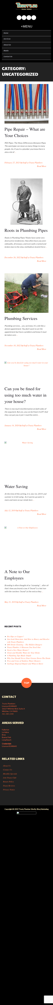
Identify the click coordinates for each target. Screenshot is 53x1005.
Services (6, 39)
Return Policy (8, 781)
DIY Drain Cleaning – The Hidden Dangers (24, 644)
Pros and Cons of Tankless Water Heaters (24, 661)
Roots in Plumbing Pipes (26, 230)
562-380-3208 (8, 714)
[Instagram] (24, 17)
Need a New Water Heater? (18, 650)
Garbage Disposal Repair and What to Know (25, 663)
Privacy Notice (9, 789)
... (15, 152)
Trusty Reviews (9, 785)
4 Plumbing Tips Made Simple (19, 655)
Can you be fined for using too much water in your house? (25, 395)
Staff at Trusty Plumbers (32, 162)
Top (26, 683)
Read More (41, 166)
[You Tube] (28, 17)
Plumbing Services (21, 318)
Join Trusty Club (9, 777)
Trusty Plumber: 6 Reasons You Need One (24, 647)
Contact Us (7, 56)
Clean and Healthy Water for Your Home (23, 652)
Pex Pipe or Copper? (15, 636)
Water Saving (16, 486)
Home (5, 33)
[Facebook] (19, 17)
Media (5, 50)
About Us (7, 45)
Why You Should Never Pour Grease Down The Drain (28, 658)
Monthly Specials (10, 773)
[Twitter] (33, 17)
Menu (27, 26)
